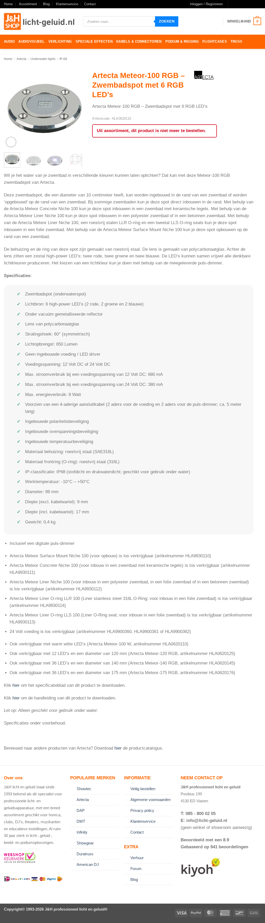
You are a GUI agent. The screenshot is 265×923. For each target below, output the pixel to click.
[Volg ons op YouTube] (258, 4)
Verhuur (137, 858)
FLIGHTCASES (214, 41)
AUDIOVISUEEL (31, 41)
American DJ (88, 864)
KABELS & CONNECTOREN (138, 41)
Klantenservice (67, 4)
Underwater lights (43, 58)
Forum (136, 868)
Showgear (85, 843)
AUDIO (9, 41)
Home (8, 4)
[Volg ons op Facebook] (232, 4)
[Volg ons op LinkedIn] (253, 4)
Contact (90, 4)
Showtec (84, 789)
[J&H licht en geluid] (39, 21)
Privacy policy (142, 810)
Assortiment (28, 4)
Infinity (82, 832)
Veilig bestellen (142, 789)
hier (16, 685)
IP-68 (63, 58)
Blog (46, 4)
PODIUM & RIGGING (182, 41)
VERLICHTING (60, 41)
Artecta (21, 58)
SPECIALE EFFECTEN (94, 41)
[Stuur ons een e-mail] (243, 4)
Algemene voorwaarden (150, 799)
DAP (81, 810)
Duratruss (85, 854)
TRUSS (236, 41)
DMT (81, 821)
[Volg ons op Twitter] (237, 4)
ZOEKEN (167, 21)
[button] (206, 4)
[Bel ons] (248, 4)
